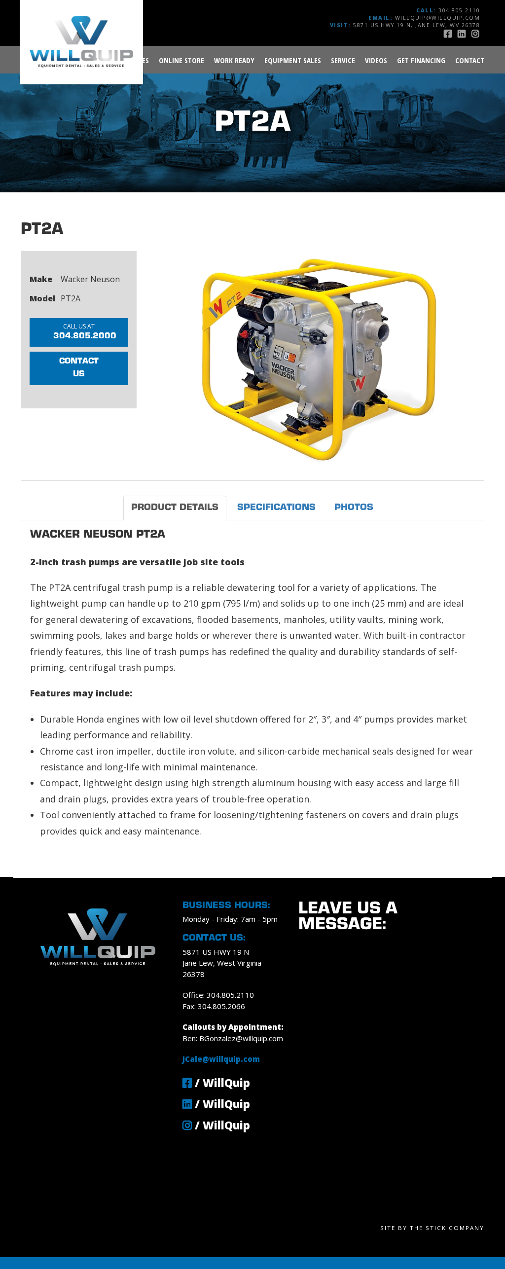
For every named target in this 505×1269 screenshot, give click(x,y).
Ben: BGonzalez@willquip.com (232, 1038)
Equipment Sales (292, 60)
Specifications (276, 508)
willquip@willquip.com (437, 17)
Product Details (174, 508)
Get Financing (421, 60)
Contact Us (79, 368)
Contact (469, 60)
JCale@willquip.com (221, 1059)
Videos (376, 60)
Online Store (181, 60)
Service (343, 60)
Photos (353, 508)
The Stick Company (447, 1228)
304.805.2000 (84, 331)
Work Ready (234, 60)
